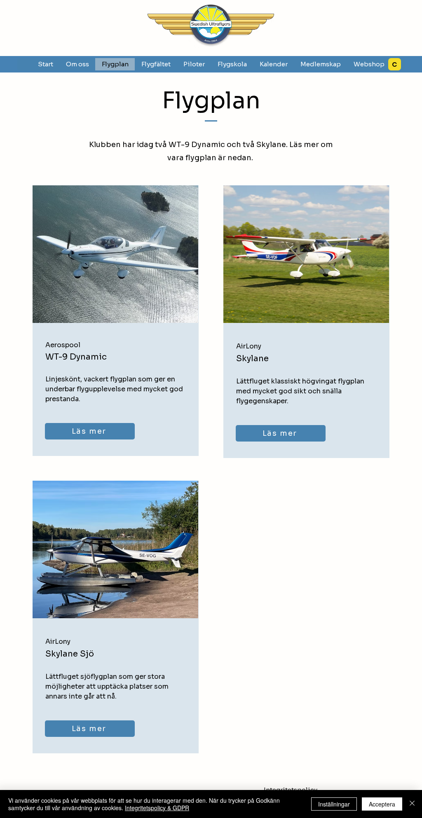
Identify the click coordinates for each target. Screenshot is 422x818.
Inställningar (334, 804)
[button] (156, 64)
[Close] (412, 804)
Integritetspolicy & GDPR (157, 808)
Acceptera (382, 804)
